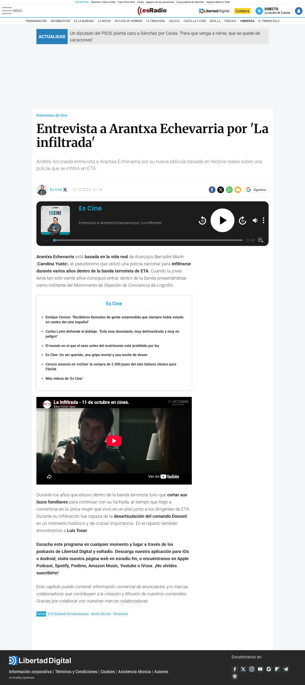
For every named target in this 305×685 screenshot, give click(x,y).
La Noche (104, 21)
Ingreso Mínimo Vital (218, 2)
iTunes (235, 676)
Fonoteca (247, 21)
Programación (36, 21)
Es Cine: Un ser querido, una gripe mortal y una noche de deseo (96, 355)
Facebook (235, 669)
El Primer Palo (268, 21)
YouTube (260, 669)
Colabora (242, 11)
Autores (161, 671)
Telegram (285, 669)
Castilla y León (195, 21)
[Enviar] (229, 189)
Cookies (108, 671)
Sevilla (215, 21)
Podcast (230, 21)
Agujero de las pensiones (160, 2)
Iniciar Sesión (299, 11)
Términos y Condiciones (76, 671)
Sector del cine (101, 614)
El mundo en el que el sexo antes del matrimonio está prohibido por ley (102, 346)
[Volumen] (255, 220)
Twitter (243, 669)
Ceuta (140, 2)
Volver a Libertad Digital (214, 11)
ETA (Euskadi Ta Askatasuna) (68, 614)
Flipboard (277, 669)
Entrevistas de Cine (51, 115)
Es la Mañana (84, 21)
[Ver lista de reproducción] (260, 240)
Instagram (252, 669)
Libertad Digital (120, 660)
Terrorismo (120, 614)
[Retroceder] (202, 220)
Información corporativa (30, 671)
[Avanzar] (243, 220)
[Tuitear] (220, 189)
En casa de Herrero (128, 21)
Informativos (60, 21)
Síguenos (259, 189)
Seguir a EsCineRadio (65, 190)
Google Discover (268, 669)
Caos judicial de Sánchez (190, 2)
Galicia (174, 21)
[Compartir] (212, 189)
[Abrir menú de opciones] (263, 220)
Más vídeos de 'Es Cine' (64, 378)
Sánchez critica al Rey (103, 2)
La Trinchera (155, 21)
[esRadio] (152, 10)
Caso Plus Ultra (126, 2)
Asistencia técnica (134, 671)
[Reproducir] (222, 220)
